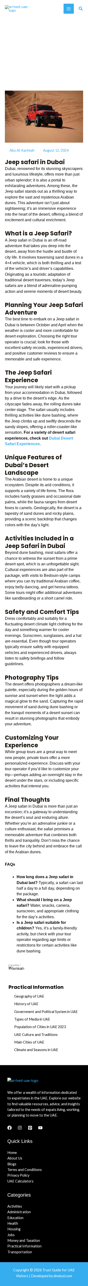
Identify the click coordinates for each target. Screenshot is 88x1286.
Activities (14, 1206)
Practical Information (24, 1246)
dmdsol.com (63, 1276)
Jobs (11, 1235)
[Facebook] (9, 1128)
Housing (14, 1229)
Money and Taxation (23, 1240)
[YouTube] (40, 1128)
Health (12, 1223)
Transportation (19, 1252)
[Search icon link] (81, 9)
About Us (14, 1158)
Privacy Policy (18, 1175)
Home (12, 1152)
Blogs (11, 1164)
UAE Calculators (20, 1181)
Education (15, 1218)
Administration (19, 1212)
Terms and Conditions (24, 1170)
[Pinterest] (30, 1128)
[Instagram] (20, 1128)
